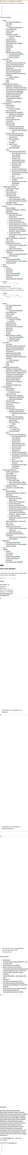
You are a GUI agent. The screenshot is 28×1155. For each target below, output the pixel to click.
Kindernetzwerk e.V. (8, 828)
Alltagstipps (6, 1110)
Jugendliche (22, 1119)
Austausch (13, 1110)
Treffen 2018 (8, 1133)
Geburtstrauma (4, 1116)
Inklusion (23, 1117)
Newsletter (6, 979)
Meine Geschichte (14, 1123)
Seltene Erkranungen (13, 1130)
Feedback (25, 1114)
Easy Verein (18, 948)
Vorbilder (24, 1133)
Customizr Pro (13, 1143)
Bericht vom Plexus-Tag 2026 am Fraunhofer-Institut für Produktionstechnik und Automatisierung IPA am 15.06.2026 (15, 968)
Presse (20, 1124)
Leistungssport (4, 1123)
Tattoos (23, 1132)
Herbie (17, 1116)
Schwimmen (3, 1130)
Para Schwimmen (12, 1124)
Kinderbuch (3, 1121)
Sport (21, 1130)
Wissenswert (3, 1135)
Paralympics (3, 1124)
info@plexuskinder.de (6, 593)
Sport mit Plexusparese (14, 1132)
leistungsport (19, 1121)
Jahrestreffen (4, 1119)
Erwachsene (10, 1114)
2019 (1, 1110)
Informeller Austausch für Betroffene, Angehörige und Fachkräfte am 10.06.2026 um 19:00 (15, 984)
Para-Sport (22, 1123)
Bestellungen (6, 960)
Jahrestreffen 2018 (13, 1119)
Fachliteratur (18, 1114)
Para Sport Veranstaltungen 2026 (12, 981)
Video (19, 1133)
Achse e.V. (5, 712)
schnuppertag (18, 1128)
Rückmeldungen (9, 1128)
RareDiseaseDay (13, 1126)
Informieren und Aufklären (12, 1117)
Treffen (2, 1133)
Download (22, 1112)
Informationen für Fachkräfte (11, 965)
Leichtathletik (11, 1121)
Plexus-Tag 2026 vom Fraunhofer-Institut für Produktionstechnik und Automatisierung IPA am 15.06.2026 (14, 990)
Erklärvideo (3, 1114)
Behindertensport (13, 1112)
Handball (11, 1116)
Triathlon (14, 1133)
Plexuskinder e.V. (9, 1138)
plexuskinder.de (4, 595)
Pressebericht (4, 1126)
